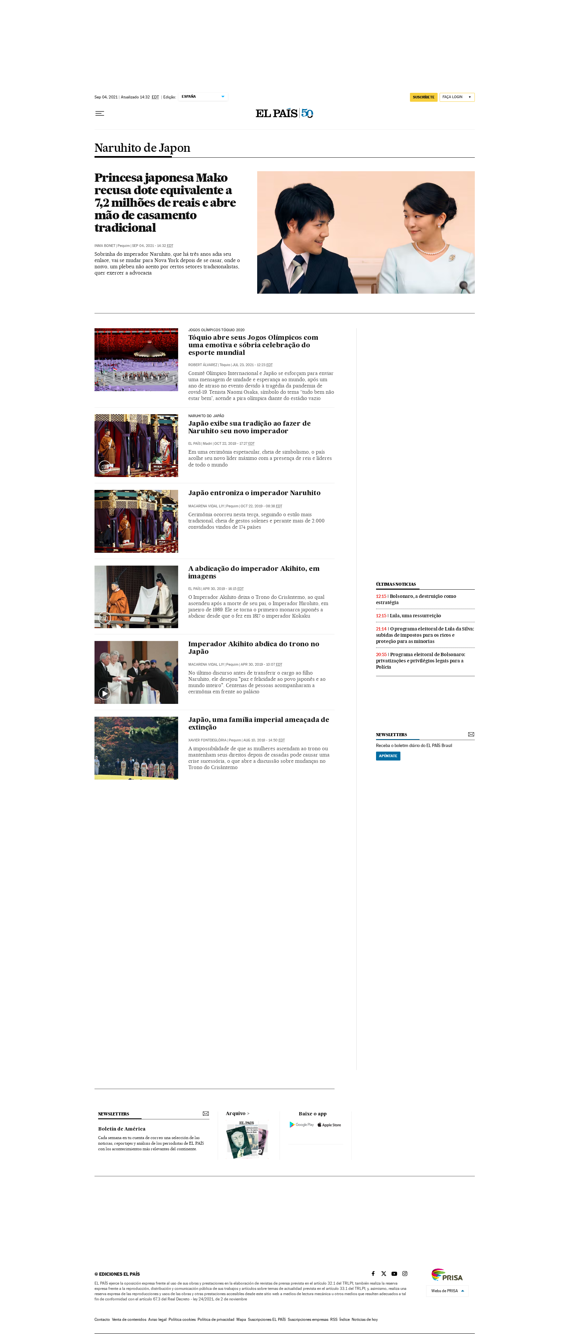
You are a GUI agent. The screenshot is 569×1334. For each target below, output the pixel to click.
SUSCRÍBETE (424, 97)
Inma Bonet (105, 246)
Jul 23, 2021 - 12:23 (252, 365)
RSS (334, 1319)
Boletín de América (122, 1129)
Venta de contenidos (129, 1319)
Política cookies (182, 1319)
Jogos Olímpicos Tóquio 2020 (216, 330)
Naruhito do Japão (206, 416)
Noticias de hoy (365, 1319)
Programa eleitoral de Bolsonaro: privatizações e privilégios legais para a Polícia (421, 661)
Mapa (241, 1319)
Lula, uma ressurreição (416, 616)
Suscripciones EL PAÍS (267, 1319)
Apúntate (388, 756)
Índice (344, 1319)
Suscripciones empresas (308, 1319)
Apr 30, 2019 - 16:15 (223, 589)
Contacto (102, 1319)
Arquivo (236, 1113)
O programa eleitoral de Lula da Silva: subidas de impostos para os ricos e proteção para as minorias (425, 635)
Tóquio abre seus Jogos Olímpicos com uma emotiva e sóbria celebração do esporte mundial (253, 346)
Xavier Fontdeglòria (207, 740)
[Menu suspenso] (100, 113)
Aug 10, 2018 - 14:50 (264, 740)
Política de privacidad (216, 1319)
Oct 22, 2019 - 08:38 (261, 506)
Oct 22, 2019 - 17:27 (234, 443)
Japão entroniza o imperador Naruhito (254, 493)
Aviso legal (157, 1319)
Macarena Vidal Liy (206, 506)
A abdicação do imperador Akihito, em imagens (254, 573)
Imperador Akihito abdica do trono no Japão (253, 648)
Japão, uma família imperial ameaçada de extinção (258, 724)
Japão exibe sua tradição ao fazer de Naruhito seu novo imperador (249, 428)
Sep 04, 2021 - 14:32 (152, 246)
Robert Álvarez (202, 365)
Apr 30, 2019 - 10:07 (261, 664)
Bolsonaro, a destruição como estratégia (416, 599)
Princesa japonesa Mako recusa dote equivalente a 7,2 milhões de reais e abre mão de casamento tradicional (165, 202)
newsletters (391, 734)
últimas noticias (396, 584)
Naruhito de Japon (143, 148)
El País (194, 443)
